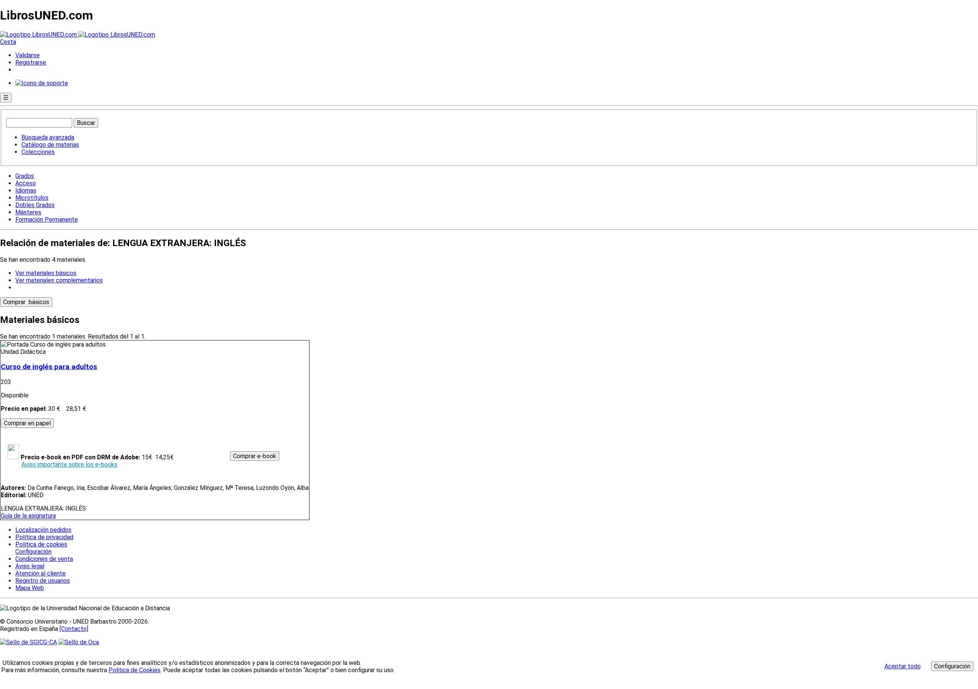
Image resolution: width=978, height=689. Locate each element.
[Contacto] (74, 628)
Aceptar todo (902, 666)
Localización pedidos (43, 529)
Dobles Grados (35, 205)
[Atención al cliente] (41, 83)
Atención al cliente (40, 573)
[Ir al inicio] (77, 34)
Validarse (27, 55)
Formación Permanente (46, 219)
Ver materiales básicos (45, 273)
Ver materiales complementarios (59, 280)
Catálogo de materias (50, 144)
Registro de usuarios (42, 580)
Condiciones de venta (44, 559)
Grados (24, 176)
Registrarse (30, 62)
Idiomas (25, 190)
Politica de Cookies (134, 670)
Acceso (25, 183)
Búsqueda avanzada (47, 137)
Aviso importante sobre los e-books (69, 464)
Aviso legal (29, 566)
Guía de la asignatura (28, 515)
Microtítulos (32, 197)
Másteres (28, 212)
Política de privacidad (44, 537)
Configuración (32, 551)
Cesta (8, 41)
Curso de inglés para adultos (49, 367)
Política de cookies (41, 544)
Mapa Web (29, 588)
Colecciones (38, 152)
